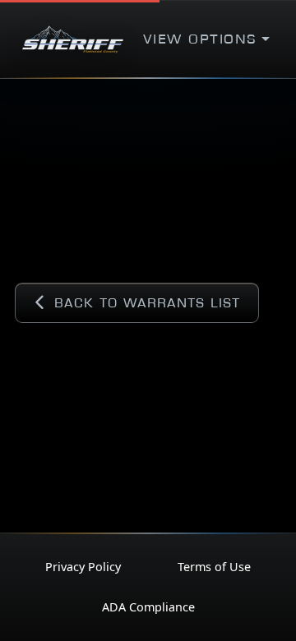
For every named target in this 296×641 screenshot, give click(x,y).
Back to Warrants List (147, 302)
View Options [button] (200, 39)
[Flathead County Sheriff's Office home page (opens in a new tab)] (73, 39)
